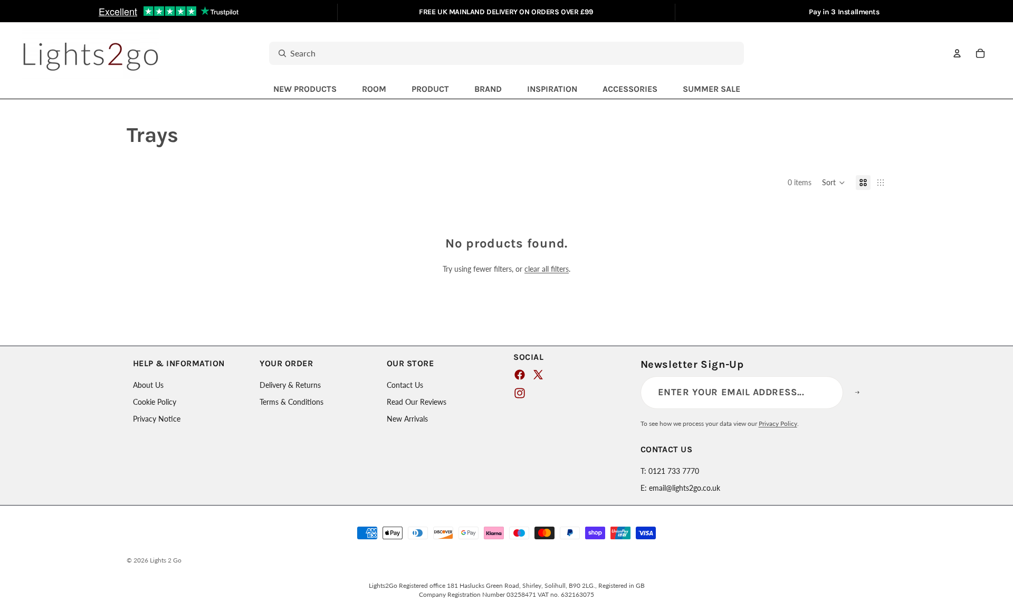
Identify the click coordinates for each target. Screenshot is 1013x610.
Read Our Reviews (416, 401)
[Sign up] (863, 392)
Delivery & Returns (290, 384)
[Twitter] (538, 374)
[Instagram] (519, 393)
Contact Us (405, 384)
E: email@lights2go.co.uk (680, 487)
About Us (148, 384)
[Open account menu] (957, 53)
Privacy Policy (778, 423)
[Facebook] (519, 374)
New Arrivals (407, 418)
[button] (833, 182)
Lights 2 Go (165, 560)
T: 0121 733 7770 (670, 470)
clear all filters (546, 268)
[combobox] (495, 53)
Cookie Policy (154, 401)
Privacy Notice (156, 418)
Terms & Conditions (291, 401)
